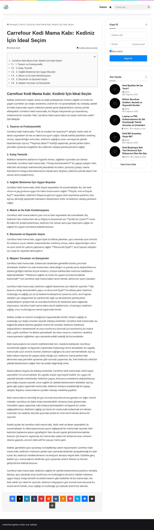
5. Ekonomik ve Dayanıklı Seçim (31, 79)
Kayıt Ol (128, 58)
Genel (22, 24)
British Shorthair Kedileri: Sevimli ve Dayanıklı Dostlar (132, 102)
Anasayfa (13, 24)
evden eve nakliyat (28, 524)
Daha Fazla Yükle (128, 164)
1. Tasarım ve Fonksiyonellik (28, 64)
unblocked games (10, 524)
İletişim (103, 7)
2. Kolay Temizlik (24, 68)
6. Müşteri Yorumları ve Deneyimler (33, 83)
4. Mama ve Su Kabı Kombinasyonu (33, 75)
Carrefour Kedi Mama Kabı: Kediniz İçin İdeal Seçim (37, 60)
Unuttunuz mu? (138, 44)
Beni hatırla (117, 51)
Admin (127, 92)
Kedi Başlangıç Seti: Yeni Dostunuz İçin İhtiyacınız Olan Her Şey (134, 150)
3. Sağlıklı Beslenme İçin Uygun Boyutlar (35, 71)
